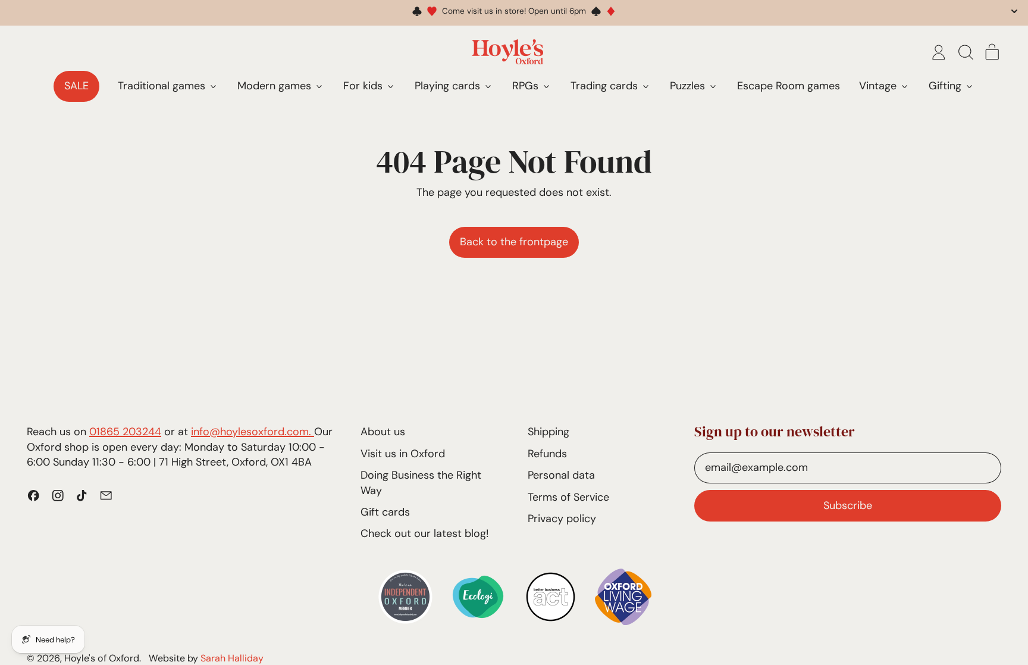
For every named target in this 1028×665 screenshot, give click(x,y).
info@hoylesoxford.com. (252, 431)
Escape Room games (788, 86)
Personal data (561, 475)
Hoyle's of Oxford (101, 658)
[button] (965, 52)
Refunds (547, 454)
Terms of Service (568, 497)
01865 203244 (125, 431)
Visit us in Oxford (403, 454)
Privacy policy (562, 518)
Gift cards (385, 512)
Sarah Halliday (232, 658)
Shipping (548, 431)
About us (383, 431)
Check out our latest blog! (424, 533)
